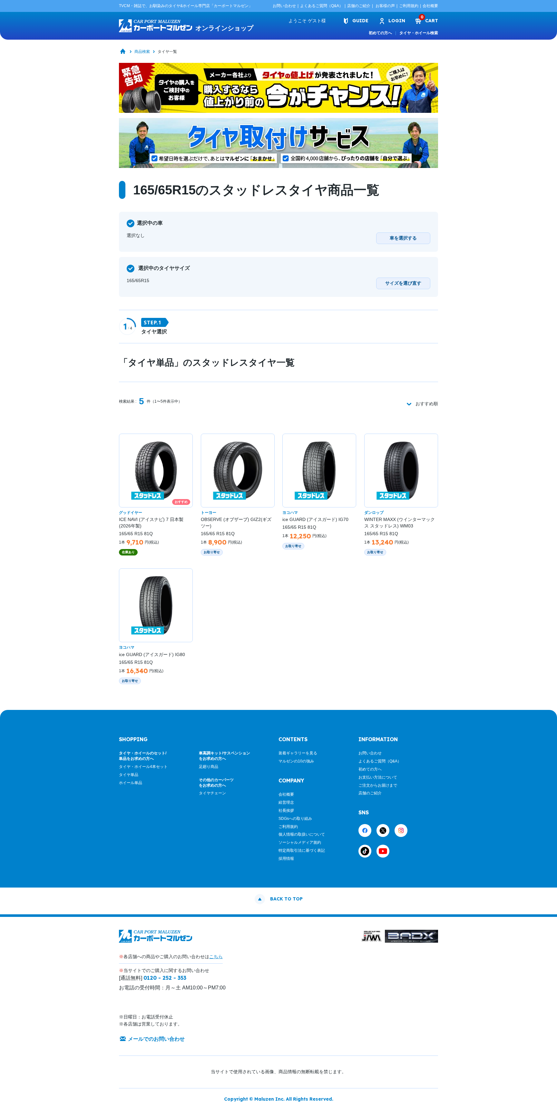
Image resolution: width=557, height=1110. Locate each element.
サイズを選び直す (403, 283)
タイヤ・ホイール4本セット (143, 766)
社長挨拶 (286, 810)
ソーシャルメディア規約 (299, 842)
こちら (216, 956)
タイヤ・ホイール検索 (418, 33)
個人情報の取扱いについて (301, 834)
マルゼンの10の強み (296, 761)
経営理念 (286, 802)
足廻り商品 (208, 766)
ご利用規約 (408, 6)
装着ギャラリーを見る (297, 753)
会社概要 (430, 6)
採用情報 (286, 858)
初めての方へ (380, 33)
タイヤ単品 (128, 774)
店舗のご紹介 (358, 6)
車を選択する (403, 238)
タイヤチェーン (212, 793)
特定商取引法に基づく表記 (301, 850)
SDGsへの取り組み (295, 818)
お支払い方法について (377, 777)
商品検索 (142, 51)
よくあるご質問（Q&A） (321, 6)
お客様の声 (385, 6)
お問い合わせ (284, 6)
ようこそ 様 (307, 20)
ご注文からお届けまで (377, 785)
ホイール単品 (130, 783)
